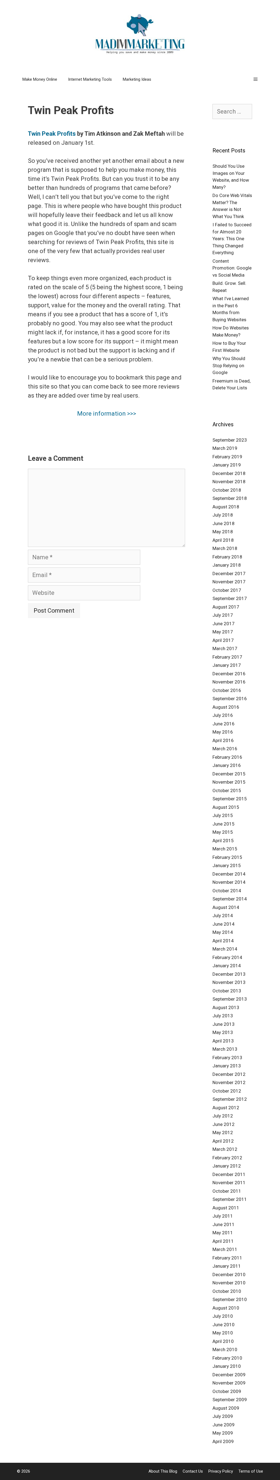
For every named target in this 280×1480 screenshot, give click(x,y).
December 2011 (229, 1174)
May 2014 (222, 932)
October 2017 (226, 590)
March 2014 (224, 949)
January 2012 (226, 1166)
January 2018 (226, 565)
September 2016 (229, 698)
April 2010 (223, 1341)
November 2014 (229, 882)
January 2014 (226, 965)
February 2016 (227, 757)
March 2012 (224, 1149)
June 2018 (223, 523)
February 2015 (227, 857)
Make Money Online (39, 79)
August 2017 (225, 607)
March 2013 (224, 1049)
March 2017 (224, 648)
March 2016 (224, 748)
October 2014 (226, 890)
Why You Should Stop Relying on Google (228, 365)
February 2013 (227, 1057)
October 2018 (226, 490)
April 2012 (223, 1141)
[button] (255, 79)
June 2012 (223, 1124)
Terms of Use (250, 1471)
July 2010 (222, 1316)
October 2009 (226, 1391)
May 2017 (222, 632)
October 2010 (226, 1291)
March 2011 (224, 1249)
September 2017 (229, 598)
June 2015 (223, 824)
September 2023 (229, 440)
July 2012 (222, 1116)
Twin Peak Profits (52, 133)
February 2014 (227, 957)
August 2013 (225, 1007)
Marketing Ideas (137, 79)
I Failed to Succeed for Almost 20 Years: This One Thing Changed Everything (232, 238)
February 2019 (227, 456)
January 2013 (226, 1065)
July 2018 (222, 515)
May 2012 (222, 1132)
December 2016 (229, 673)
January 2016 (226, 765)
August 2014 (225, 907)
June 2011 (223, 1224)
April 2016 (223, 740)
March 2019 (224, 448)
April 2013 (223, 1041)
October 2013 (226, 991)
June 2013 (223, 1024)
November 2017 (229, 581)
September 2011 (229, 1199)
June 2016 (223, 723)
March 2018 (224, 548)
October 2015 (226, 790)
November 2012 (229, 1082)
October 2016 (226, 690)
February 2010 (227, 1358)
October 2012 (226, 1091)
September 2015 (229, 798)
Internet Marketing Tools (90, 79)
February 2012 (227, 1157)
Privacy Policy (220, 1471)
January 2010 (226, 1366)
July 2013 (222, 1015)
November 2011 (229, 1182)
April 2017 (223, 640)
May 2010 (222, 1333)
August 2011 (225, 1207)
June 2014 (223, 924)
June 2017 (223, 623)
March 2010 (224, 1349)
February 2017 (227, 657)
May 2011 (222, 1232)
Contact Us (193, 1471)
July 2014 (222, 915)
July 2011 (222, 1216)
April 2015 (223, 840)
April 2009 (223, 1441)
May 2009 (222, 1433)
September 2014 (229, 899)
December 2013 (229, 974)
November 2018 (229, 481)
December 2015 (229, 774)
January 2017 (226, 665)
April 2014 (223, 940)
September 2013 (229, 999)
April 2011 (223, 1241)
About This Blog (162, 1471)
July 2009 (222, 1416)
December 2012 (229, 1074)
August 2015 (225, 807)
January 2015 (226, 865)
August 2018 (225, 506)
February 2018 (227, 557)
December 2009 (229, 1374)
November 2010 (229, 1282)
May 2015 (222, 832)
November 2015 (229, 782)
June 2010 (223, 1324)
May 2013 (222, 1032)
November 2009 (229, 1383)
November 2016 (229, 682)
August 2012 (225, 1107)
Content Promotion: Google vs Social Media (232, 268)
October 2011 (226, 1191)
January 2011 (226, 1266)
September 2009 (229, 1399)
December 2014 (229, 874)
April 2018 (223, 540)
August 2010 (225, 1308)
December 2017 (229, 573)
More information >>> (106, 413)
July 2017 (222, 615)
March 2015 (224, 848)
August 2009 (225, 1408)
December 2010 (229, 1274)
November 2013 (229, 982)
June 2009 (223, 1424)
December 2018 (229, 473)
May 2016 (222, 732)
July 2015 (222, 815)
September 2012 (229, 1099)
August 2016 (225, 707)
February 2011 (227, 1258)
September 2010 (229, 1299)
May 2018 (222, 531)
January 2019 (226, 465)
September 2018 (229, 498)
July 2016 (222, 715)
